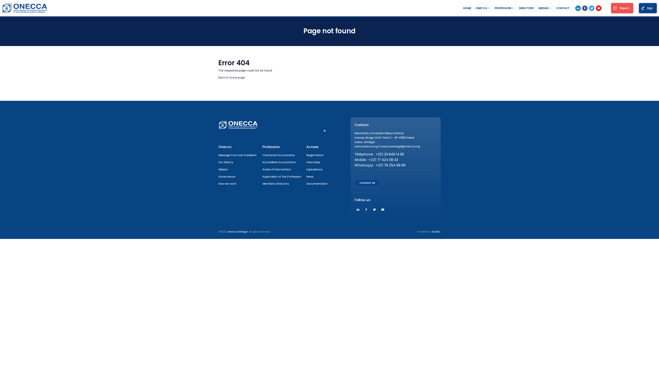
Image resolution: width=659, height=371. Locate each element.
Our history (225, 162)
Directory (526, 8)
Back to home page (231, 78)
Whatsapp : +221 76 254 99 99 (380, 165)
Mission (223, 169)
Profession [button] (503, 8)
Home (467, 8)
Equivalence (314, 169)
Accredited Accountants (279, 162)
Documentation (317, 184)
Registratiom (315, 155)
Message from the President (237, 155)
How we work (227, 184)
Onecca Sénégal (237, 231)
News (310, 177)
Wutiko (436, 231)
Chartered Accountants (278, 155)
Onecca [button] (481, 8)
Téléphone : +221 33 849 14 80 (379, 154)
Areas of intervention (276, 169)
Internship (313, 162)
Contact (563, 8)
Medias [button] (543, 8)
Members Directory (275, 184)
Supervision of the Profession (281, 177)
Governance (226, 177)
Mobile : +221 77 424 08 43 (376, 159)
